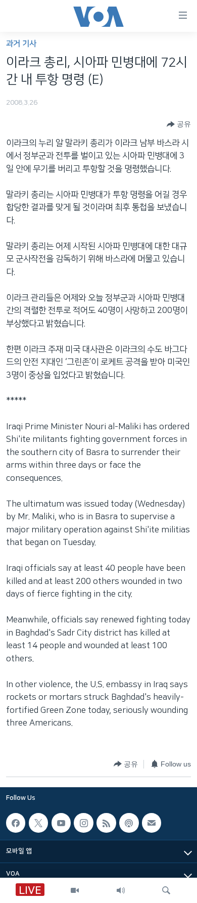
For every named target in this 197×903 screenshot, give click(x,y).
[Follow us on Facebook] (15, 822)
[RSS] (106, 822)
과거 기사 (21, 43)
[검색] (166, 890)
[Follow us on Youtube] (61, 822)
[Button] (179, 124)
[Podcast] (128, 822)
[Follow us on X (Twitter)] (38, 822)
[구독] (151, 822)
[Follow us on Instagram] (83, 822)
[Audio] (121, 890)
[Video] (75, 890)
